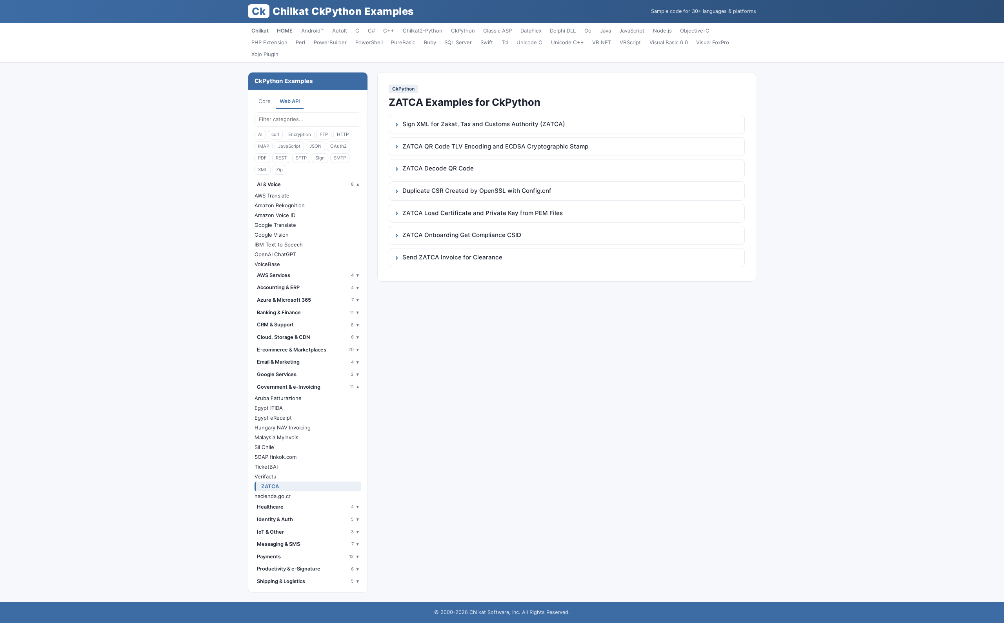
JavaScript (631, 30)
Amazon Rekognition (280, 205)
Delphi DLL (563, 30)
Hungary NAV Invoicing (283, 427)
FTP (324, 134)
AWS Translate (272, 195)
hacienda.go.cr (273, 496)
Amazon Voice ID (275, 215)
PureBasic (403, 42)
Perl (300, 42)
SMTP (340, 158)
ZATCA (270, 486)
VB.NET (601, 42)
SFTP (301, 158)
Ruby (430, 42)
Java (605, 30)
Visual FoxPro (712, 42)
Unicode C (529, 42)
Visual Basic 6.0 (668, 42)
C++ (388, 30)
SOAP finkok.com (275, 457)
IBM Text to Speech (279, 244)
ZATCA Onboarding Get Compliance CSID (461, 235)
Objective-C (694, 30)
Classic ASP (497, 30)
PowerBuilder (330, 42)
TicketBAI (266, 467)
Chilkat (260, 30)
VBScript (630, 42)
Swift (486, 42)
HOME (285, 30)
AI (260, 134)
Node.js (662, 30)
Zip (279, 169)
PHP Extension (269, 42)
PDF (262, 158)
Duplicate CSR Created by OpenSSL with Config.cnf (476, 190)
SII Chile (264, 447)
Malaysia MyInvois (276, 437)
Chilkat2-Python (422, 30)
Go (587, 30)
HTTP (343, 134)
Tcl (505, 42)
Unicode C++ (567, 42)
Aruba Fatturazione (278, 398)
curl (275, 134)
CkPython (463, 30)
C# (371, 30)
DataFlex (531, 30)
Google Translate (275, 225)
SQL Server (458, 42)
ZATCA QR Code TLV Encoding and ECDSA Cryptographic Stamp (495, 146)
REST (281, 158)
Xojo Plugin (264, 54)
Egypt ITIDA (269, 408)
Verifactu (265, 476)
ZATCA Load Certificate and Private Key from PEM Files (482, 213)
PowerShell (369, 42)
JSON (315, 146)
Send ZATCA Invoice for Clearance (452, 257)
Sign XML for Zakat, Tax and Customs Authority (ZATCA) (483, 124)
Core (264, 101)
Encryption (299, 134)
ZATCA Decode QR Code (438, 168)
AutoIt (339, 30)
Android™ (312, 30)
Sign (320, 158)
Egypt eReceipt (273, 418)
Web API (290, 101)
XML (262, 169)
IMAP (263, 146)
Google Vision (272, 235)
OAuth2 (338, 146)
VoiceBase (267, 264)
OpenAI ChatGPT (275, 254)
